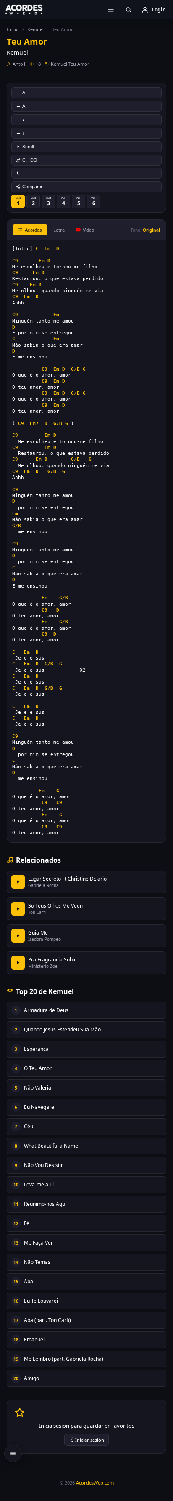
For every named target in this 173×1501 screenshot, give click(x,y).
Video (88, 229)
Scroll (28, 146)
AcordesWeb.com (95, 1483)
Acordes (33, 229)
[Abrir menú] (111, 10)
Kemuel (35, 29)
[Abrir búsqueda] (128, 10)
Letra (59, 230)
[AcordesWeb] (29, 9)
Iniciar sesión (89, 1440)
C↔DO (29, 160)
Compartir (32, 186)
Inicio (13, 29)
